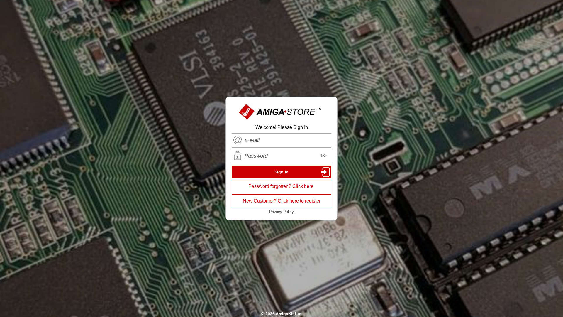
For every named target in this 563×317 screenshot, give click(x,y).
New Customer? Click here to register (281, 200)
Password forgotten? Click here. (281, 186)
